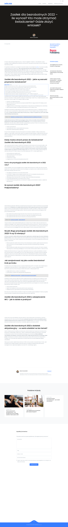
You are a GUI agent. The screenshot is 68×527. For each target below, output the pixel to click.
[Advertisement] (26, 53)
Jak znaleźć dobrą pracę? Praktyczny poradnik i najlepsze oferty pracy (56, 89)
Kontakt (44, 3)
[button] (61, 1)
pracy (37, 67)
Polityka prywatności (58, 3)
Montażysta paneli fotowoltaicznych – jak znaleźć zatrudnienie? (53, 400)
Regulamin (50, 3)
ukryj (11, 84)
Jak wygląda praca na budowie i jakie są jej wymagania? (33, 411)
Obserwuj (49, 371)
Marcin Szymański (34, 37)
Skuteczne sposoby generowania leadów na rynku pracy (56, 97)
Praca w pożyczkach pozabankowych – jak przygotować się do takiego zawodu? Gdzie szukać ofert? (12, 412)
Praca (40, 3)
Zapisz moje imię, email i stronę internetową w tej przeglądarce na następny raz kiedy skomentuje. (34, 461)
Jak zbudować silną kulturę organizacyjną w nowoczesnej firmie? (56, 72)
